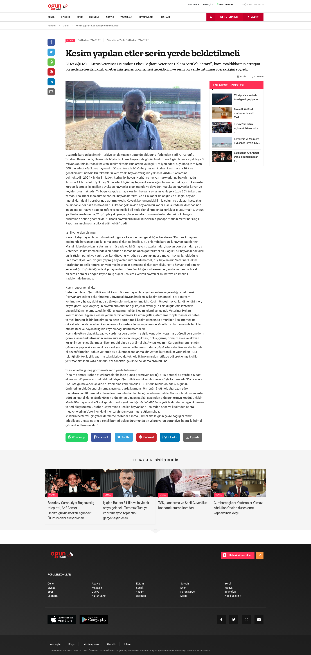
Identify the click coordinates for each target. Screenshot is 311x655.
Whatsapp (78, 437)
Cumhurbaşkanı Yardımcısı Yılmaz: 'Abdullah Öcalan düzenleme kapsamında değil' (238, 508)
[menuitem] (54, 17)
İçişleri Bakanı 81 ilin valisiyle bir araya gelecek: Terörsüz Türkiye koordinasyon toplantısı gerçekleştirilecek (126, 510)
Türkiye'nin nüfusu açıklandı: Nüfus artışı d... (246, 128)
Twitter (125, 437)
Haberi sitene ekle (239, 555)
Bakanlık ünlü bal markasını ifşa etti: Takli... (244, 113)
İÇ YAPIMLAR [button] (146, 17)
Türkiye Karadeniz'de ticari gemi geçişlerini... (247, 97)
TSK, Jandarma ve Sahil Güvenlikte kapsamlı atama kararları (183, 505)
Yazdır (242, 76)
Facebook (102, 437)
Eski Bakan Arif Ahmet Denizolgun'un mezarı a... (246, 157)
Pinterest (148, 437)
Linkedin (171, 437)
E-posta (194, 437)
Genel (70, 40)
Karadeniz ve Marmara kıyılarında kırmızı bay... (247, 141)
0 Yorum (258, 76)
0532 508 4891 (226, 4)
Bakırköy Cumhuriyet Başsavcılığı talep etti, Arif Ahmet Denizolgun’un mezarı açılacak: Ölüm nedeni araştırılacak (71, 510)
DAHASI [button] (165, 17)
